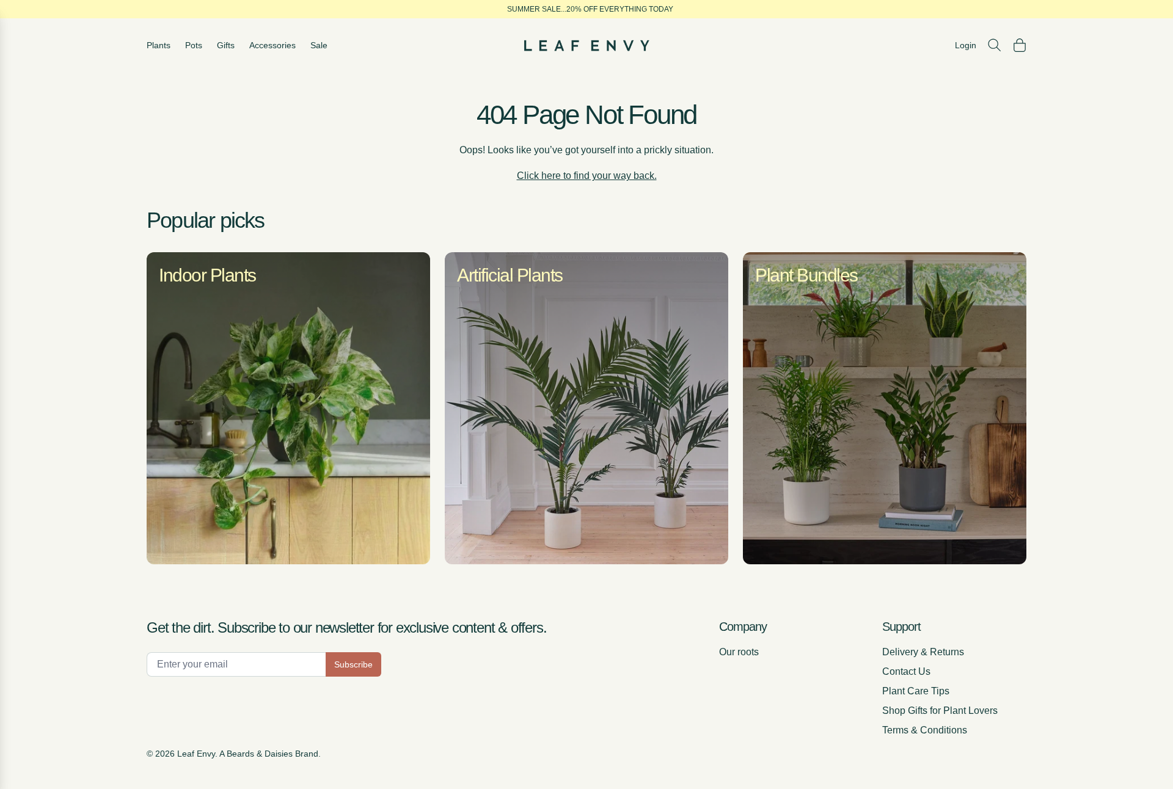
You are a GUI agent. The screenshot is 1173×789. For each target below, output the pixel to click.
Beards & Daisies (260, 753)
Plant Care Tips (915, 691)
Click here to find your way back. (587, 175)
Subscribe (353, 664)
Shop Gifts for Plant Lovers (940, 710)
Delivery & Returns (923, 652)
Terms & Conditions (924, 730)
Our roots (739, 652)
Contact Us (906, 671)
